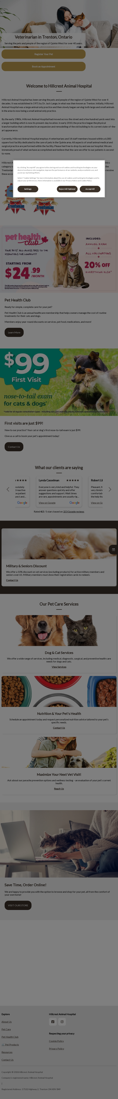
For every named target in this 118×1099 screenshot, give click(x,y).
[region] (59, 179)
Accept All (90, 189)
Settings (28, 189)
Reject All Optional (67, 189)
